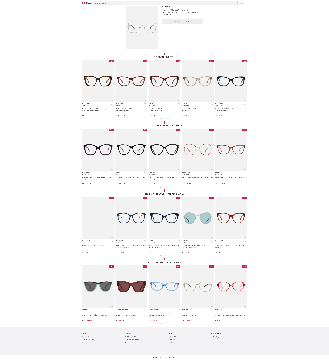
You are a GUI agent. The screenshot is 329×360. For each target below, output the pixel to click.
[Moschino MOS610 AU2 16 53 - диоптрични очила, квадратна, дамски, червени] (212, 169)
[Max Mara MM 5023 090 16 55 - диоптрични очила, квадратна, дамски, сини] (145, 237)
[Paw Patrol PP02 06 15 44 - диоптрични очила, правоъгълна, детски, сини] (178, 306)
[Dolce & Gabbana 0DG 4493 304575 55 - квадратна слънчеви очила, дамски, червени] (145, 306)
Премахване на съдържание (132, 346)
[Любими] (242, 3)
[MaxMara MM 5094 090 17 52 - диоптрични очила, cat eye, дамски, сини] (245, 100)
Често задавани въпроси (174, 336)
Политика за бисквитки (131, 343)
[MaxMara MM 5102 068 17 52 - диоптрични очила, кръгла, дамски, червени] (245, 237)
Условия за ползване (130, 336)
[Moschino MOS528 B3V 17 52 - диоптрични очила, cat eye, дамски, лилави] (112, 169)
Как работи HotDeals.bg (88, 339)
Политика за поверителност (132, 339)
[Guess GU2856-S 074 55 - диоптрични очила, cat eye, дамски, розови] (245, 169)
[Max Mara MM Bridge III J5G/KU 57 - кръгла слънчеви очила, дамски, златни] (212, 237)
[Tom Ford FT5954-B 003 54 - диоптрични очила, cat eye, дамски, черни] (178, 169)
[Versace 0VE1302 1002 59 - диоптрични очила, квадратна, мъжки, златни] (212, 306)
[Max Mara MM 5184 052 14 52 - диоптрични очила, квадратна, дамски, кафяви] (112, 100)
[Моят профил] (246, 3)
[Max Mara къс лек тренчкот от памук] (112, 237)
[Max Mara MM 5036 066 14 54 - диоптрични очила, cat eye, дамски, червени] (178, 100)
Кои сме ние (85, 336)
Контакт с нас (171, 339)
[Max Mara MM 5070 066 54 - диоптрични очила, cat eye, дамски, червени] (145, 100)
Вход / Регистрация (173, 343)
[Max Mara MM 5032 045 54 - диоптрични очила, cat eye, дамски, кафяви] (212, 100)
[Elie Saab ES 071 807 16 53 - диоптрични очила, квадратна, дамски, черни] (145, 169)
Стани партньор (86, 343)
